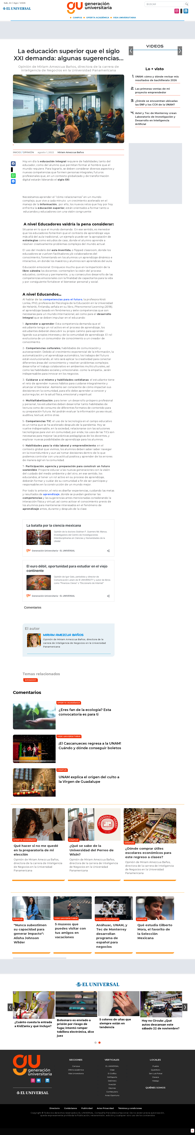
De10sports (112, 1077)
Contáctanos (70, 1108)
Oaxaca (155, 1077)
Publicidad (86, 1108)
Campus (77, 17)
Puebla (155, 1066)
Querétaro (155, 1070)
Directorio (55, 1108)
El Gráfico (112, 1073)
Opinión (28, 152)
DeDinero (112, 1081)
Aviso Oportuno (112, 1095)
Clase (112, 1070)
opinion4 (30, 680)
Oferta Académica (97, 17)
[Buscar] (186, 4)
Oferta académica (76, 1070)
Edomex (112, 1088)
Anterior (10, 1007)
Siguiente (184, 1007)
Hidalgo (155, 1081)
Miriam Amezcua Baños (71, 152)
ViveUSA (112, 1084)
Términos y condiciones (130, 1108)
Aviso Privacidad (105, 1108)
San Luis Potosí (155, 1073)
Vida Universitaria (124, 17)
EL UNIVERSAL (112, 1066)
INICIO (17, 152)
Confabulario (112, 1092)
